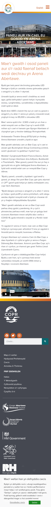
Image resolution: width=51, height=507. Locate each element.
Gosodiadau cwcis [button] (17, 502)
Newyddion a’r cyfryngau (15, 388)
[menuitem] (39, 8)
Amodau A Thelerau (13, 366)
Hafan (6, 377)
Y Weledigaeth (10, 380)
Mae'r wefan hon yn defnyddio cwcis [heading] (25, 479)
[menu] (48, 7)
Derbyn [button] (34, 502)
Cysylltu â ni (9, 391)
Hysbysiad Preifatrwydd (14, 358)
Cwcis (6, 362)
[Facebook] (6, 335)
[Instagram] (19, 335)
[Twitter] (13, 335)
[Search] (45, 341)
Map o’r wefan (10, 355)
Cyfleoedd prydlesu (13, 384)
